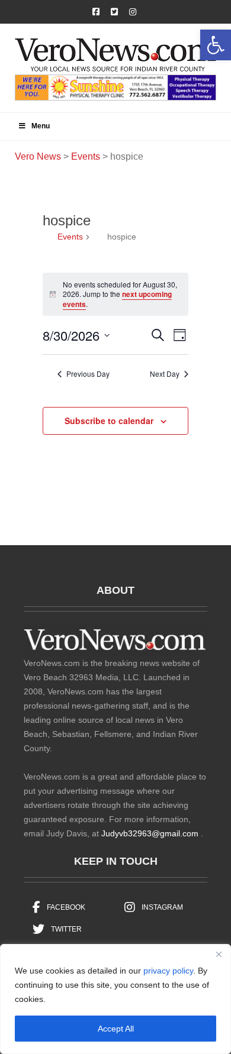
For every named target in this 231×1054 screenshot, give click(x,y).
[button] (215, 45)
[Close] (218, 954)
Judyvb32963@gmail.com (149, 833)
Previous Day (88, 374)
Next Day (164, 374)
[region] (115, 999)
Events (70, 236)
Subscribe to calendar (109, 420)
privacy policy (168, 970)
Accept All (116, 1028)
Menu (40, 126)
